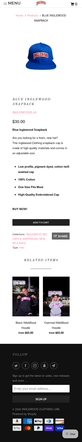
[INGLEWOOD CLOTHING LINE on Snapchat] (45, 365)
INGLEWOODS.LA (24, 112)
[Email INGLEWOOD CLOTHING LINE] (54, 365)
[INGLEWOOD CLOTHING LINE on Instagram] (35, 365)
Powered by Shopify (24, 414)
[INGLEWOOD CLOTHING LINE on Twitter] (16, 365)
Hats (21, 247)
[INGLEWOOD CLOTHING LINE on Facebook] (26, 365)
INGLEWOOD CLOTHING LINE (40, 409)
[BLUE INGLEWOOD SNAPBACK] (41, 58)
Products (32, 15)
